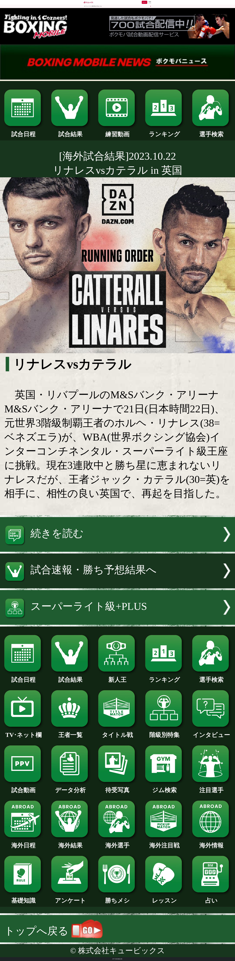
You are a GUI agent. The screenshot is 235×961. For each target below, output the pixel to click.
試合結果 (70, 134)
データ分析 (70, 790)
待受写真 (117, 790)
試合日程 (23, 134)
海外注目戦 (164, 845)
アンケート (70, 900)
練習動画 (117, 134)
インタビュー (211, 734)
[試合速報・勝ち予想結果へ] (117, 585)
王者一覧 (70, 734)
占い (211, 900)
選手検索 (211, 134)
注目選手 (211, 790)
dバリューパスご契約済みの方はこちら (93, 6)
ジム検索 (164, 790)
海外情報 (211, 845)
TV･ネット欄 (23, 734)
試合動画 (23, 790)
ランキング (164, 134)
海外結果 (70, 845)
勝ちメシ (117, 900)
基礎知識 (23, 900)
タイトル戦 (117, 734)
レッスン (164, 900)
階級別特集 (164, 734)
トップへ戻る (37, 931)
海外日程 (23, 845)
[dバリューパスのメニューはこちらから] (149, 2)
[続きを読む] (117, 548)
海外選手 (117, 845)
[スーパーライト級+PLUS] (117, 621)
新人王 (117, 679)
